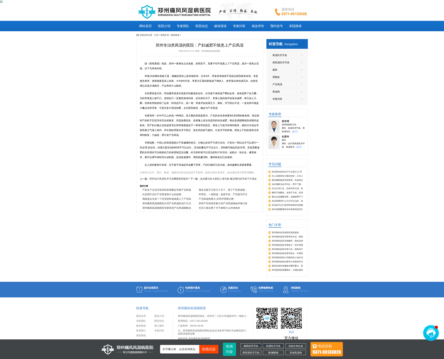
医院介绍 (164, 26)
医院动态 (201, 26)
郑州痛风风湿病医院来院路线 (285, 232)
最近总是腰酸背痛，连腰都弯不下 (287, 197)
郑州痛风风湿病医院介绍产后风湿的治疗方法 (166, 203)
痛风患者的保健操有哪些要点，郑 (287, 266)
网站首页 (145, 26)
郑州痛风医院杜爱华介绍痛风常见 (287, 261)
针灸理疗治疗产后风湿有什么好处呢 (161, 194)
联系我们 (141, 330)
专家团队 (183, 26)
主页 (156, 35)
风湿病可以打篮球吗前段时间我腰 (287, 205)
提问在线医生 (151, 287)
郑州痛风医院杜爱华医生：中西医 (287, 253)
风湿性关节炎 (273, 346)
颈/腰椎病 (273, 352)
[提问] (294, 131)
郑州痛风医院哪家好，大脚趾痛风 (287, 270)
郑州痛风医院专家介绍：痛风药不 (287, 249)
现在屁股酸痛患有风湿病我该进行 (287, 209)
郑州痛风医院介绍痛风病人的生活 (287, 257)
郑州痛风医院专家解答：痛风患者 (287, 241)
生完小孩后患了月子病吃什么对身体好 (219, 207)
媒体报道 (220, 26)
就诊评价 (258, 26)
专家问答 (239, 26)
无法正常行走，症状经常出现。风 (287, 188)
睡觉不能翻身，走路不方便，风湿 (287, 192)
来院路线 (295, 26)
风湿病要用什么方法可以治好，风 (287, 201)
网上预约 (159, 325)
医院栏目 (165, 35)
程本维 (285, 121)
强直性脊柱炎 (295, 346)
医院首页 (141, 316)
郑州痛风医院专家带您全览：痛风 (287, 236)
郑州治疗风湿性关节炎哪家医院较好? (170, 178)
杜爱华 (285, 136)
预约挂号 (276, 26)
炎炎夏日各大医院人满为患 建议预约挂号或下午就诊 (228, 178)
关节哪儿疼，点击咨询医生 (189, 349)
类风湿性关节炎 (250, 352)
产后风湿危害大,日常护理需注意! (216, 198)
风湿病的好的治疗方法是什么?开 (287, 172)
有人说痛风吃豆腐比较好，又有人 (287, 176)
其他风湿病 (296, 352)
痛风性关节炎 (251, 346)
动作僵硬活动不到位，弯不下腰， (287, 184)
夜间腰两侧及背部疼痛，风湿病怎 (287, 180)
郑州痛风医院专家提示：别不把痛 (287, 245)
